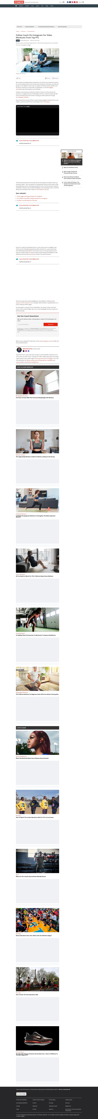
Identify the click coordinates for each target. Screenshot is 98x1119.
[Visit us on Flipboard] (77, 2)
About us (51, 1109)
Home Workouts (31, 31)
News (51, 6)
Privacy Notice (20, 329)
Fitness (21, 6)
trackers (32, 360)
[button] (81, 2)
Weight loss (68, 1106)
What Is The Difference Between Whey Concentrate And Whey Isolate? (72, 162)
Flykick (30, 251)
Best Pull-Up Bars (62, 26)
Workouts (23, 31)
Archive (34, 1109)
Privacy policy (52, 1099)
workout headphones (32, 362)
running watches (42, 360)
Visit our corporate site (64, 1089)
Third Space (46, 102)
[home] (16, 5)
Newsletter (56, 78)
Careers (34, 1103)
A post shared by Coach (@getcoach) (29, 140)
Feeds (17, 1109)
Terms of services (34, 328)
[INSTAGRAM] (26, 351)
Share (19, 78)
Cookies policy (68, 1099)
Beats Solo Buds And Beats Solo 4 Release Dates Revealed (72, 177)
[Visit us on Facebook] (68, 2)
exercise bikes (20, 362)
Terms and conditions (21, 1099)
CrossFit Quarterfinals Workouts (46, 26)
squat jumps (32, 254)
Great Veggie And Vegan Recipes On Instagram (29, 196)
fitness (28, 360)
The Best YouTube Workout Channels (27, 200)
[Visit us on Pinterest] (74, 2)
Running (51, 1103)
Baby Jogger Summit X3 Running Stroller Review (70, 172)
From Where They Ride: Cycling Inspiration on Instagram (32, 198)
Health (27, 6)
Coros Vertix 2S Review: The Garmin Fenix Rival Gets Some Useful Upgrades (72, 184)
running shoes (39, 358)
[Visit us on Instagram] (72, 2)
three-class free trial (26, 303)
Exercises (67, 1103)
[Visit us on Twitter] (70, 2)
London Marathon (29, 26)
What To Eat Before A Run (71, 167)
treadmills (50, 360)
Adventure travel (53, 1106)
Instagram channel (23, 97)
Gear (32, 6)
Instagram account (46, 341)
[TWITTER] (24, 351)
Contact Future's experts (38, 1099)
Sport (37, 6)
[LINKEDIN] (29, 351)
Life (42, 6)
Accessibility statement (21, 1103)
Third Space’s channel (43, 189)
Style (47, 6)
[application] (37, 120)
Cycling (18, 1106)
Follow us (49, 78)
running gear (49, 358)
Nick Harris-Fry (25, 40)
